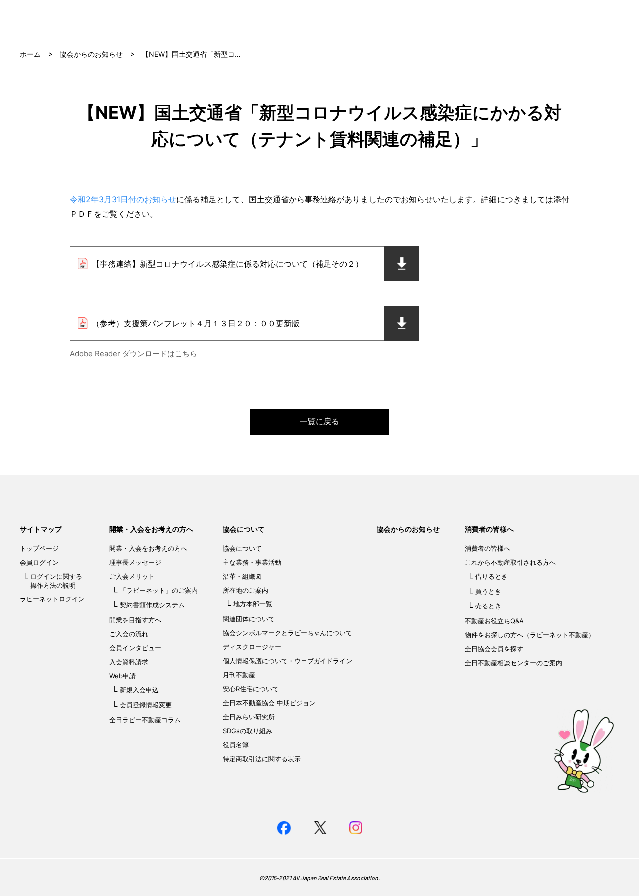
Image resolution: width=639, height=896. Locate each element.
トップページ (39, 548)
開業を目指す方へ (135, 620)
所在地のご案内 (245, 590)
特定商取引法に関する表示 (262, 759)
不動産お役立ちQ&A (494, 621)
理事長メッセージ (135, 562)
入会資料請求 (128, 662)
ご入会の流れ (128, 634)
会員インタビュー (135, 648)
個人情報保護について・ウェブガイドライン (287, 661)
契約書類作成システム (152, 605)
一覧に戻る (319, 421)
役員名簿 (236, 745)
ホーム (30, 54)
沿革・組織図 (242, 576)
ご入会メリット (132, 576)
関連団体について (249, 619)
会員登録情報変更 (146, 705)
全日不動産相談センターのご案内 (513, 663)
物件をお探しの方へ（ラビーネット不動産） (530, 635)
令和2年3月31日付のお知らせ (123, 199)
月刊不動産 (239, 675)
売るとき (488, 606)
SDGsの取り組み (247, 731)
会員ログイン (39, 562)
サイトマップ (41, 529)
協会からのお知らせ (91, 54)
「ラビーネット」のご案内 (159, 590)
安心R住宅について (251, 689)
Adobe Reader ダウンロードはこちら (133, 353)
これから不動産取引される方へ (510, 562)
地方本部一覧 (252, 604)
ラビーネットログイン (52, 599)
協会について (244, 529)
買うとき (488, 591)
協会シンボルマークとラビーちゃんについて (287, 633)
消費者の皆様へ (489, 529)
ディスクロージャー (252, 647)
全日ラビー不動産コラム (145, 720)
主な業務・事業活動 (252, 562)
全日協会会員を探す (494, 649)
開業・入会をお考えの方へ (151, 529)
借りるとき (491, 576)
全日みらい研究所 (249, 717)
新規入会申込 (139, 690)
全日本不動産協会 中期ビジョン (269, 703)
